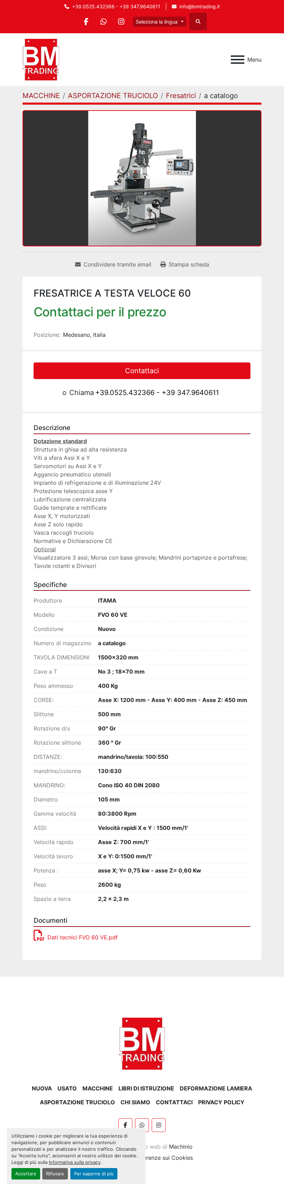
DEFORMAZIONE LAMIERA (216, 1088)
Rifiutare (55, 1173)
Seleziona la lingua (157, 22)
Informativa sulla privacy (74, 1162)
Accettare (25, 1173)
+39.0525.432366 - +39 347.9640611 (116, 6)
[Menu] (238, 59)
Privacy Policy (221, 1102)
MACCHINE (97, 1088)
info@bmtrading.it (199, 6)
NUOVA (42, 1088)
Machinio (181, 1146)
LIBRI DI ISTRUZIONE (146, 1088)
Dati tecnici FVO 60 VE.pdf (82, 937)
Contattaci (142, 371)
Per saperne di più (94, 1173)
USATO (67, 1088)
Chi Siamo (135, 1102)
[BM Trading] (142, 1043)
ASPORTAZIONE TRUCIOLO (77, 1102)
